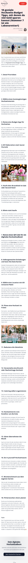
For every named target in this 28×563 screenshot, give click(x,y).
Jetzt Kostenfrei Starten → (14, 554)
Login (23, 3)
